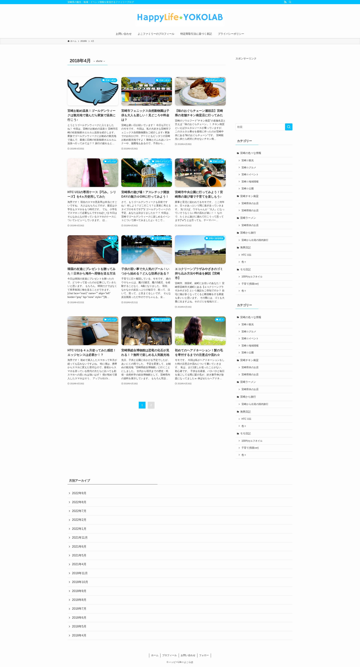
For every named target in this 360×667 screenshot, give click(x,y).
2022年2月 (79, 519)
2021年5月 (79, 555)
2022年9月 (79, 493)
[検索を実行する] (288, 126)
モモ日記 (245, 269)
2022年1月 (79, 528)
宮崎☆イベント (250, 174)
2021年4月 (79, 564)
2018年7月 (79, 608)
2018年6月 (79, 617)
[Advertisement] (267, 89)
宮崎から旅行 (248, 232)
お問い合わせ (188, 655)
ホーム (154, 655)
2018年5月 (79, 626)
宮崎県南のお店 (250, 210)
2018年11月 (80, 573)
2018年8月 (79, 599)
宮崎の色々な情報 (250, 152)
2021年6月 (79, 546)
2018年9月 (79, 591)
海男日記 (245, 247)
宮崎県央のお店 (250, 203)
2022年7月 (79, 511)
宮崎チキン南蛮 (249, 196)
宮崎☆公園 (248, 188)
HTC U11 (246, 255)
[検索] (290, 2)
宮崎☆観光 (248, 160)
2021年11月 (80, 537)
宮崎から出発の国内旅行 (255, 240)
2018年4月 (79, 635)
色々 (244, 262)
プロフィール (169, 655)
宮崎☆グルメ (249, 167)
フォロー (204, 655)
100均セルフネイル (252, 276)
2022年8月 (79, 502)
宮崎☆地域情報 (250, 181)
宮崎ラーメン (248, 217)
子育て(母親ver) (250, 284)
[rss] (285, 2)
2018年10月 (80, 582)
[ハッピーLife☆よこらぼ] (180, 17)
